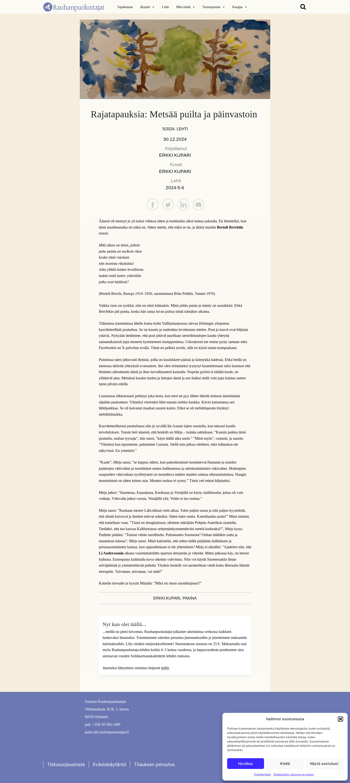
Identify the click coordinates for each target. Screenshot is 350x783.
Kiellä (285, 763)
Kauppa (237, 7)
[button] (340, 719)
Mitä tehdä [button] (183, 7)
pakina (190, 598)
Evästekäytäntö (262, 774)
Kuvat (176, 164)
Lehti (165, 7)
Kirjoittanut (176, 148)
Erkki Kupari (175, 155)
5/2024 (168, 128)
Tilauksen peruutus (154, 764)
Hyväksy (245, 763)
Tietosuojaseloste (66, 764)
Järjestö (145, 7)
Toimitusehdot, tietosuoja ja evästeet (293, 774)
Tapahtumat (125, 7)
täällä (165, 668)
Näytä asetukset (324, 763)
